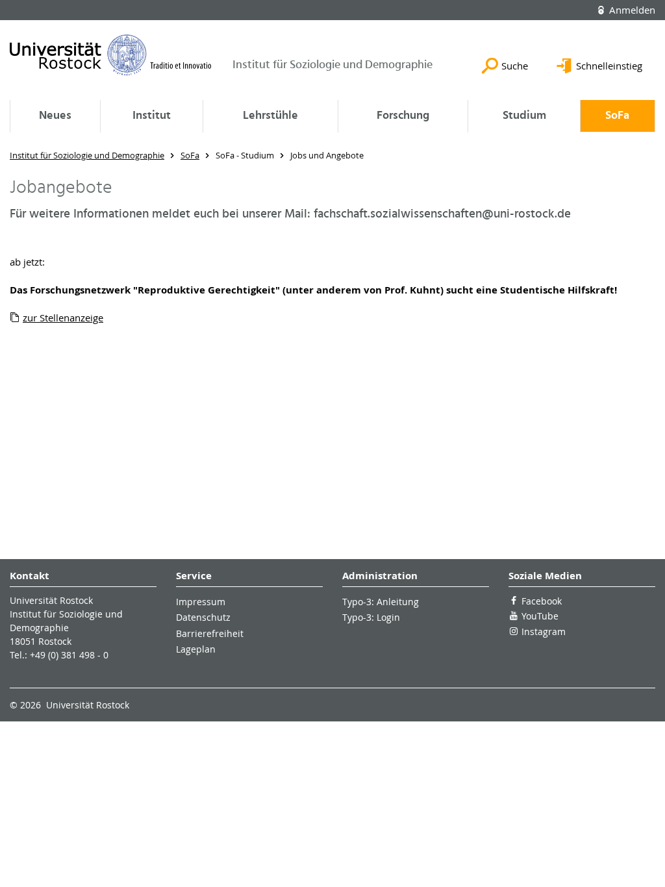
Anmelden (631, 9)
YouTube (539, 616)
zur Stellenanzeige (63, 317)
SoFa (617, 115)
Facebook (541, 601)
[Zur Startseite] (111, 55)
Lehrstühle (270, 115)
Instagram (543, 631)
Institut (151, 115)
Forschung (403, 115)
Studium (524, 115)
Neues (55, 115)
